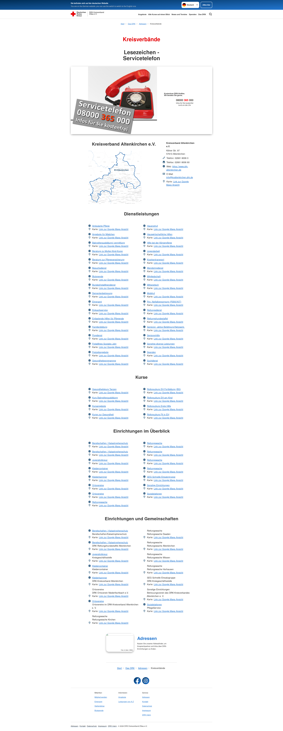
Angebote (142, 14)
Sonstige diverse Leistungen (161, 343)
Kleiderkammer (99, 476)
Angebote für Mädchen (103, 234)
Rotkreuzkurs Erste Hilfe (159, 406)
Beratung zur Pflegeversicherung (108, 259)
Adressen (147, 638)
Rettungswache (99, 502)
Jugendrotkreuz (99, 460)
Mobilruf (151, 293)
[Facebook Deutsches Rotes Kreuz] (137, 680)
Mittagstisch (153, 284)
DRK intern (146, 715)
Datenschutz (147, 706)
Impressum (146, 710)
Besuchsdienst (99, 267)
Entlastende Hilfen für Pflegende (108, 318)
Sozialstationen (154, 493)
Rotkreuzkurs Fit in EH (158, 414)
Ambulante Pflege (101, 225)
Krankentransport (155, 259)
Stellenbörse (99, 706)
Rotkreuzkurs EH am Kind (159, 397)
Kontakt (145, 701)
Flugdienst (97, 335)
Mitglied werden (101, 697)
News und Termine (179, 14)
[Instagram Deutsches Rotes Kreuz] (145, 680)
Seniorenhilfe (153, 335)
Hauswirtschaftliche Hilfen (159, 234)
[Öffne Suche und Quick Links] (210, 14)
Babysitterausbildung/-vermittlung (108, 242)
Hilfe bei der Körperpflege (159, 242)
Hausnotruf (152, 225)
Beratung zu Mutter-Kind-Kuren (107, 251)
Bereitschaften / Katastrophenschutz (110, 443)
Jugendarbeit (153, 251)
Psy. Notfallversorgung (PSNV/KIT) (164, 301)
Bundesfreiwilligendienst (104, 284)
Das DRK (202, 14)
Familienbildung (99, 326)
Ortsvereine (98, 485)
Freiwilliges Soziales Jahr (104, 343)
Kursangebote (99, 406)
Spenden (193, 14)
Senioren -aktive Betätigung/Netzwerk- (166, 326)
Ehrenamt (97, 301)
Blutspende (97, 276)
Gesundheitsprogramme (104, 360)
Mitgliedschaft (154, 276)
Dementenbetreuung (102, 293)
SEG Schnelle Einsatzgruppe (161, 476)
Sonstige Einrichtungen (158, 485)
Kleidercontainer (100, 468)
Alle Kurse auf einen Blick (159, 14)
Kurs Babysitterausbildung (105, 397)
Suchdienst (152, 360)
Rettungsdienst (154, 310)
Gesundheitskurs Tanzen (104, 389)
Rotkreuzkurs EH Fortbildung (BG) (164, 389)
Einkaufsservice (100, 310)
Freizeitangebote (100, 352)
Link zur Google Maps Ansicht (177, 183)
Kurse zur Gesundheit (103, 414)
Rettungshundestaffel (157, 318)
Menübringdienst (155, 267)
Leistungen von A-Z (126, 701)
